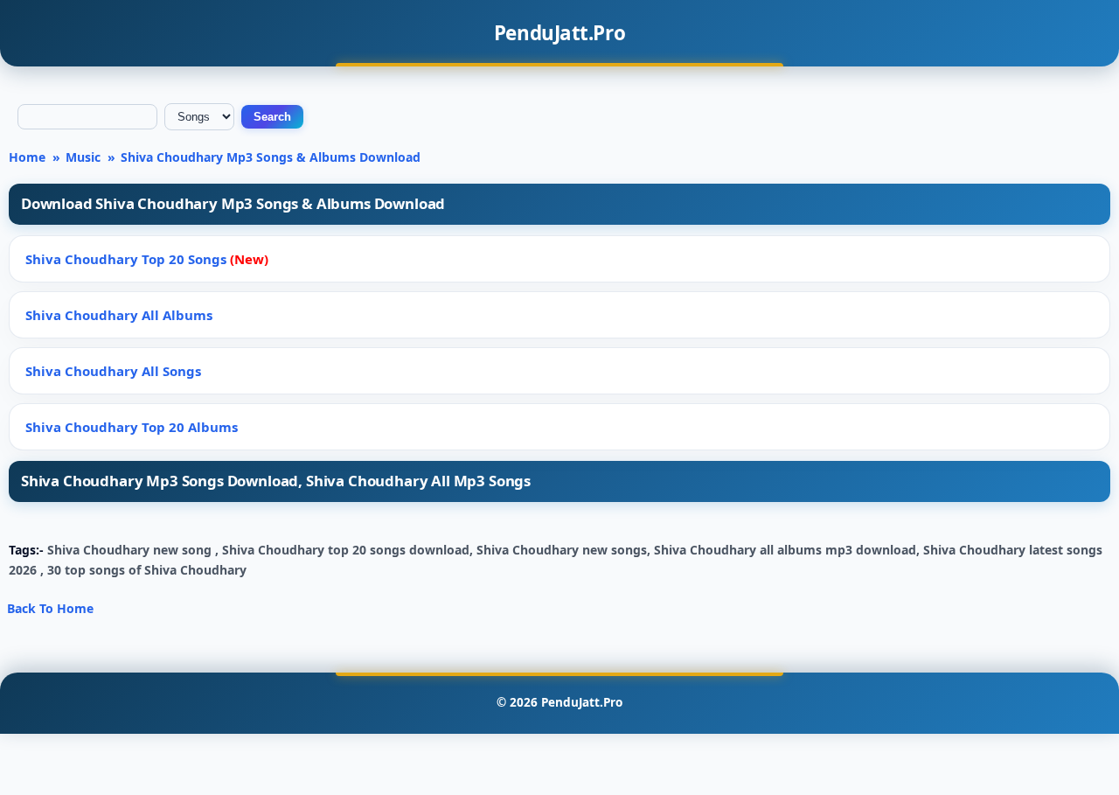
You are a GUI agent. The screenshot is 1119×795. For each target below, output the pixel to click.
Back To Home (50, 608)
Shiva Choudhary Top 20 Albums (131, 427)
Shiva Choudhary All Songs (113, 371)
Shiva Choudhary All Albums (118, 315)
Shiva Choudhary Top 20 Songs (146, 259)
